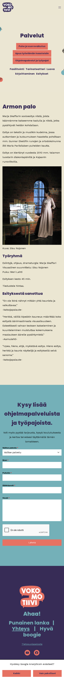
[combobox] (32, 452)
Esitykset (42, 74)
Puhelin (7, 473)
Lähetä (32, 542)
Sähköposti (8, 485)
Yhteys (21, 628)
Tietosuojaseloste (32, 644)
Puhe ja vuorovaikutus (32, 46)
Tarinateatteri (35, 69)
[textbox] (29, 452)
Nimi (5, 460)
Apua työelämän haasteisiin (32, 53)
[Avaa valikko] (60, 7)
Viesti (6, 498)
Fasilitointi (17, 69)
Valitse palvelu (10, 448)
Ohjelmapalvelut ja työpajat (32, 60)
